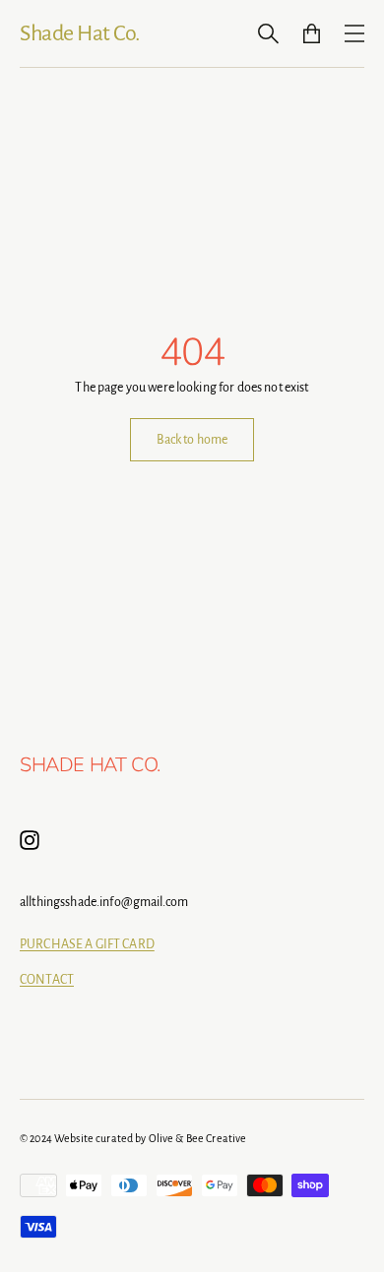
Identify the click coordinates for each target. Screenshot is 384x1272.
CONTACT (47, 980)
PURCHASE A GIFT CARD (87, 944)
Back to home (192, 440)
